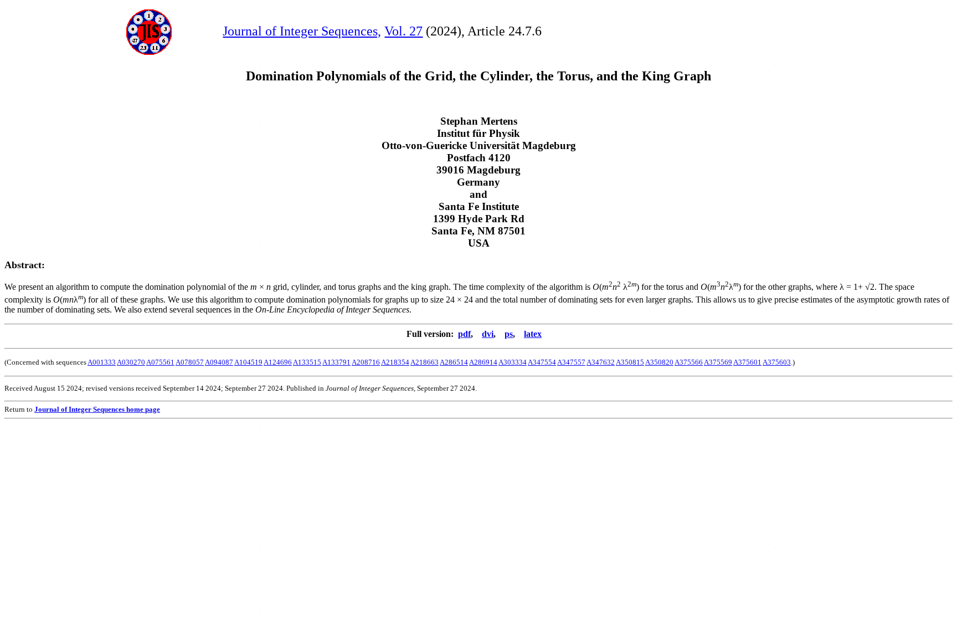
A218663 (424, 362)
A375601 (747, 362)
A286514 (454, 362)
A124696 (278, 362)
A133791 (336, 362)
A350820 (659, 362)
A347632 (600, 362)
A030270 (131, 362)
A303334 (512, 362)
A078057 (190, 362)
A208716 (366, 362)
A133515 (307, 362)
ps (509, 334)
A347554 (542, 362)
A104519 (248, 362)
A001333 (102, 362)
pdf (464, 334)
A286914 (483, 362)
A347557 (571, 362)
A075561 (160, 362)
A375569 (718, 362)
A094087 (219, 362)
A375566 (689, 362)
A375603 (777, 362)
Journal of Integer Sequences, (302, 31)
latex (533, 334)
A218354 (395, 362)
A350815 (630, 362)
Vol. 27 (403, 31)
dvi (487, 334)
